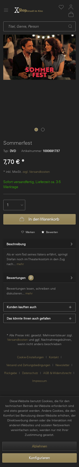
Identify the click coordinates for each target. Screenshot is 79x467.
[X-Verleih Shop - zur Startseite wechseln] (20, 10)
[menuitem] (61, 7)
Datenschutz (30, 373)
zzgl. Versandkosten (36, 172)
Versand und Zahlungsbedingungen (28, 365)
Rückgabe (10, 373)
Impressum (39, 381)
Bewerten (51, 232)
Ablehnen (39, 446)
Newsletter (62, 365)
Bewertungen (16, 278)
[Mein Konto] (71, 7)
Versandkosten (17, 340)
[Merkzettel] (61, 7)
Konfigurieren (39, 458)
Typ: (6, 151)
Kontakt (54, 357)
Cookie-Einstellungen (30, 357)
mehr (20, 264)
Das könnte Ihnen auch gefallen (29, 318)
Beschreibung (16, 244)
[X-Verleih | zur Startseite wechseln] (34, 10)
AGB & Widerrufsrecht (57, 373)
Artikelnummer (31, 151)
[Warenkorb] (71, 14)
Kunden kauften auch (21, 307)
